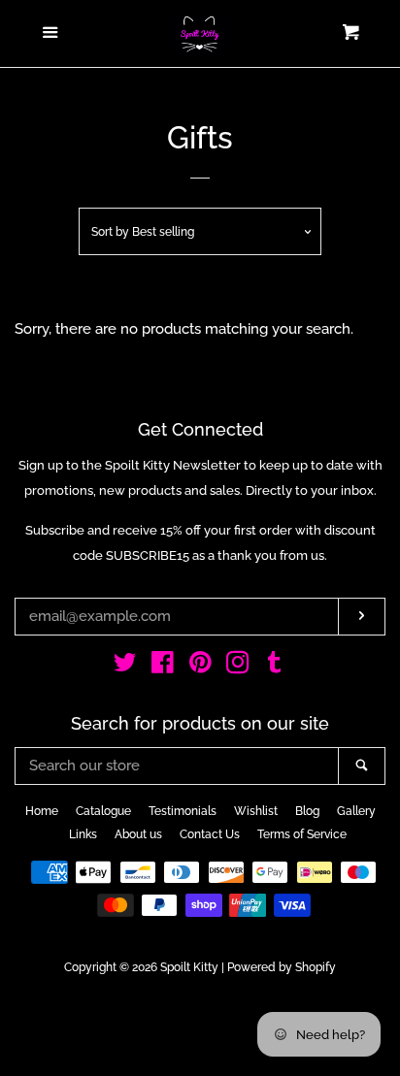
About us (138, 834)
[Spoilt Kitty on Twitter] (125, 666)
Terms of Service (302, 834)
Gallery (356, 811)
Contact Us (210, 834)
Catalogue (103, 811)
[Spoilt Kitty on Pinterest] (200, 666)
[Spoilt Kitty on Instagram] (238, 666)
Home (41, 811)
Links (83, 834)
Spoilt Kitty (189, 967)
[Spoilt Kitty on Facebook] (162, 666)
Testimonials (183, 811)
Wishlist (256, 811)
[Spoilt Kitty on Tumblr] (274, 666)
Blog (307, 811)
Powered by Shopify (281, 967)
